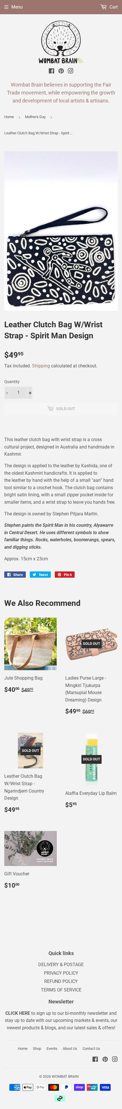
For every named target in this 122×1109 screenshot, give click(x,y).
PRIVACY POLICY (61, 973)
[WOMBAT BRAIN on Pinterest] (61, 71)
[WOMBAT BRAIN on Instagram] (70, 71)
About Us (70, 1048)
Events (52, 1048)
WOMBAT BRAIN (65, 1076)
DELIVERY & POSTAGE (61, 964)
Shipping (41, 366)
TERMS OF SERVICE (61, 990)
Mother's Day (35, 117)
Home (9, 117)
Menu (17, 7)
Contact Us (91, 1048)
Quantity (12, 381)
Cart (113, 7)
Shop (37, 1048)
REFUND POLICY (61, 981)
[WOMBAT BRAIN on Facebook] (51, 71)
